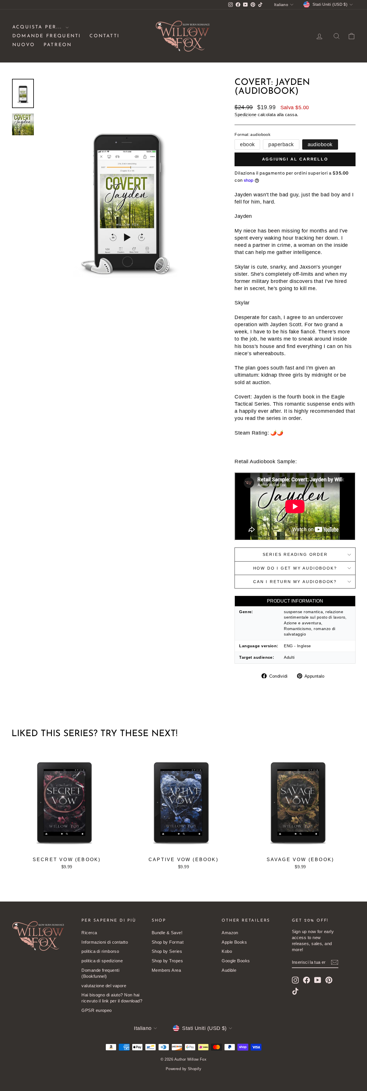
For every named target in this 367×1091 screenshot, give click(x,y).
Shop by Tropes (167, 960)
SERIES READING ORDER (295, 554)
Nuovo (23, 45)
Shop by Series (167, 951)
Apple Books (234, 942)
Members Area (166, 970)
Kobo (227, 951)
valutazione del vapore (103, 985)
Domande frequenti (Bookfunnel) (100, 973)
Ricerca (89, 932)
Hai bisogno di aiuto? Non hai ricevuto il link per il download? (111, 997)
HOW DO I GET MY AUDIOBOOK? (295, 568)
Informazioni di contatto (104, 942)
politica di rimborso (100, 951)
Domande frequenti (46, 36)
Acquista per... (38, 27)
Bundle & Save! (167, 932)
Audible (229, 970)
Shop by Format (168, 942)
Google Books (236, 960)
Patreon (58, 45)
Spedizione (246, 114)
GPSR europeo (96, 1010)
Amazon (230, 932)
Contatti (104, 36)
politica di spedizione (102, 960)
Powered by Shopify (183, 1069)
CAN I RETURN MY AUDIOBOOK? (295, 581)
